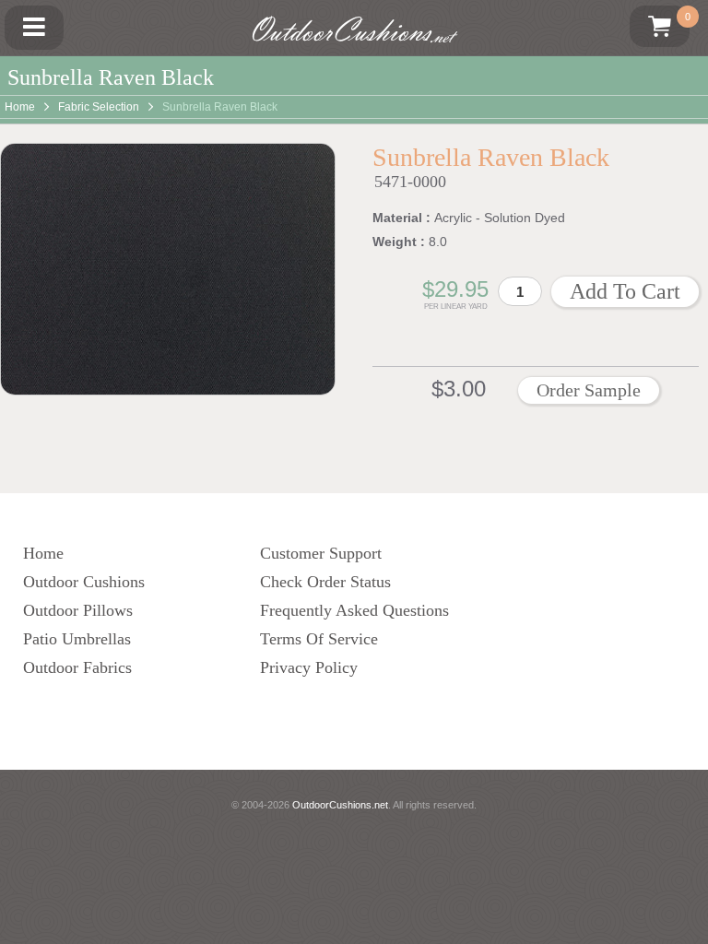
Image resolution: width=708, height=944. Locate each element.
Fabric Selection (98, 106)
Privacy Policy (309, 667)
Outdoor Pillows (78, 610)
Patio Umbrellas (77, 639)
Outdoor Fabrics (77, 667)
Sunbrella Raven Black (219, 106)
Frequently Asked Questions (354, 610)
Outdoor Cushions (84, 581)
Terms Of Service (319, 639)
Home (20, 106)
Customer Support (321, 553)
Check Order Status (325, 581)
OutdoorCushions (350, 30)
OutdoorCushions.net (340, 804)
